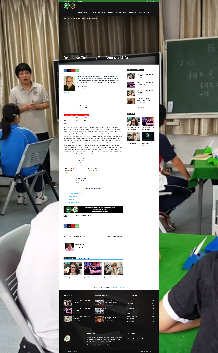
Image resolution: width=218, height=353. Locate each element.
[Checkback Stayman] (99, 311)
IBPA (83, 76)
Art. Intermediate (87, 54)
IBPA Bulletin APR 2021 (81, 215)
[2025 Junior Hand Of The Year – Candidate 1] (113, 268)
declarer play (71, 215)
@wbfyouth (119, 287)
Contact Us (80, 1)
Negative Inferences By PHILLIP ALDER (74, 236)
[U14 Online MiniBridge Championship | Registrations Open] (148, 136)
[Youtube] (153, 1)
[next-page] (67, 281)
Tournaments (143, 12)
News (92, 12)
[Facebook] (144, 1)
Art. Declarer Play (79, 54)
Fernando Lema (68, 62)
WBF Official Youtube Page (73, 193)
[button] (152, 6)
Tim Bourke (66, 92)
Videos (110, 12)
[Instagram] (147, 1)
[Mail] (150, 1)
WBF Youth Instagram (72, 202)
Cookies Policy (139, 351)
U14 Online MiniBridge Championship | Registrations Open (147, 143)
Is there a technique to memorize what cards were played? (112, 302)
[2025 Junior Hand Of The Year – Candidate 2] (93, 268)
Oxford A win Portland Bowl (115, 236)
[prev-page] (65, 281)
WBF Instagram (70, 199)
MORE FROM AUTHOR (83, 258)
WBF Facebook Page (71, 196)
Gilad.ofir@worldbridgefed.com (103, 345)
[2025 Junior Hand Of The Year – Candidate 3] (73, 268)
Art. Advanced (76, 18)
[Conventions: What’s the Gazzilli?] (99, 319)
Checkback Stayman (110, 309)
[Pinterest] (73, 70)
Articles (101, 12)
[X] (69, 70)
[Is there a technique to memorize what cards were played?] (99, 303)
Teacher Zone (120, 12)
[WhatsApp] (77, 70)
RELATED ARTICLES (70, 258)
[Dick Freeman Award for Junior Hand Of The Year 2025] (131, 101)
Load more (140, 107)
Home (80, 12)
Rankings (132, 12)
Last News (144, 140)
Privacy (146, 351)
